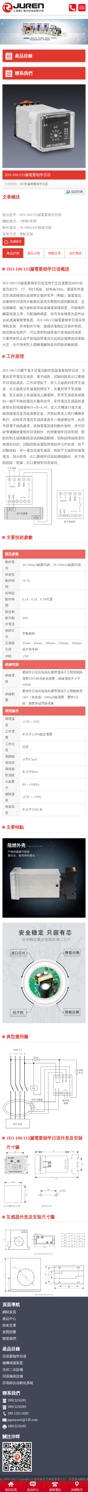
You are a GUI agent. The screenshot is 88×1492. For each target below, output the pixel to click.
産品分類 (33, 253)
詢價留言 (16, 241)
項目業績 (75, 253)
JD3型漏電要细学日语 (34, 184)
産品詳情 (13, 253)
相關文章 (54, 253)
